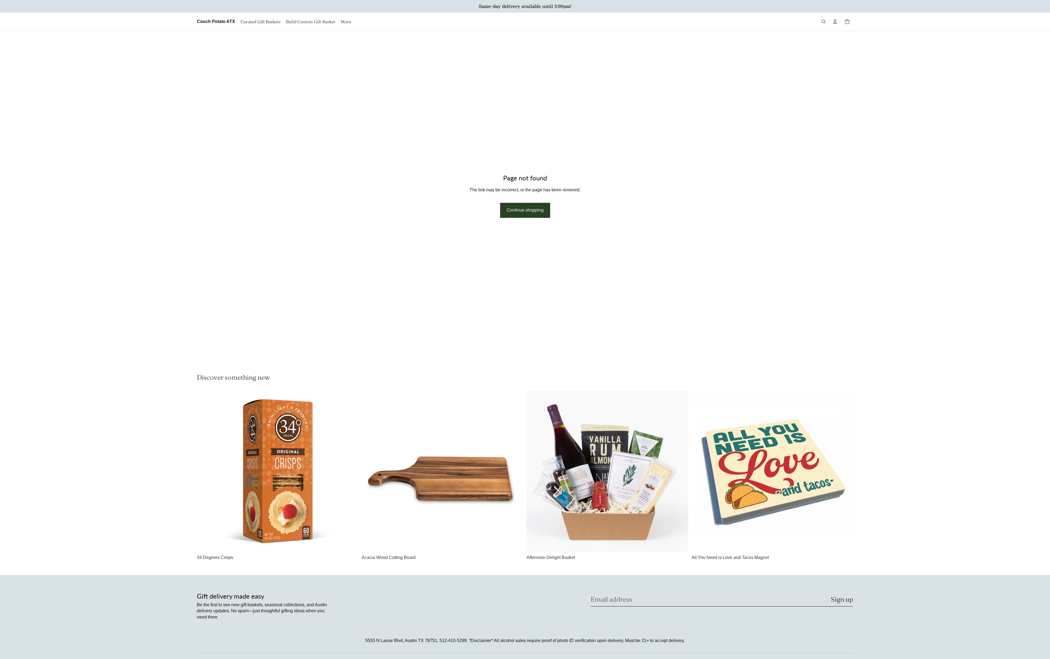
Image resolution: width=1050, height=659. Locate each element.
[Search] (824, 22)
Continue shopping (525, 210)
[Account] (835, 22)
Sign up (842, 599)
